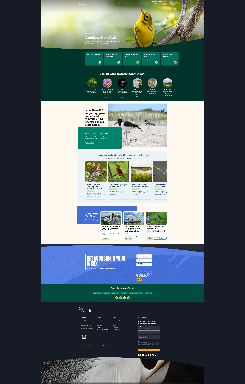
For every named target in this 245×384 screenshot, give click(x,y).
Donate (164, 3)
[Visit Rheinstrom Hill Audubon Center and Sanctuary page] (92, 88)
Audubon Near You (117, 320)
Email (138, 255)
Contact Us (98, 293)
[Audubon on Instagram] (139, 355)
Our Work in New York (131, 56)
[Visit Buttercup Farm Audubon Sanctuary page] (152, 88)
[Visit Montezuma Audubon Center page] (167, 88)
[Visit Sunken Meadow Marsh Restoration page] (141, 180)
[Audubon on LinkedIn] (149, 355)
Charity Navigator (84, 338)
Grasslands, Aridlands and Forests (160, 238)
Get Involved (136, 3)
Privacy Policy (141, 267)
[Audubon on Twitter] (146, 355)
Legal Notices (97, 345)
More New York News (91, 219)
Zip (137, 259)
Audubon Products (117, 323)
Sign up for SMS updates (102, 329)
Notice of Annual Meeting (87, 328)
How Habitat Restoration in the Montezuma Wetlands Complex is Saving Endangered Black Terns (134, 226)
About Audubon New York (150, 56)
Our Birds (106, 293)
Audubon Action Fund (86, 333)
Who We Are (84, 320)
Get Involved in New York (111, 56)
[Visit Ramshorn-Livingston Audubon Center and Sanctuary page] (137, 88)
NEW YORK (90, 191)
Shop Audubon (154, 1)
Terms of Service (148, 267)
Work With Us (100, 320)
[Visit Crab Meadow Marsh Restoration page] (164, 180)
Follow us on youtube (128, 297)
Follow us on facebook (116, 297)
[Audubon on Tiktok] (152, 355)
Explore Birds (128, 3)
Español (165, 1)
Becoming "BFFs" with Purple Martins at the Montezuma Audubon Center (111, 226)
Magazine (160, 1)
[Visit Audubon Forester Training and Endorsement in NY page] (96, 180)
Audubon (81, 3)
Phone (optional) (140, 263)
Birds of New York (93, 55)
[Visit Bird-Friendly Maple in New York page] (118, 180)
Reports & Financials (86, 330)
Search (153, 4)
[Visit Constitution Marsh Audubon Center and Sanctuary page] (122, 88)
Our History (83, 323)
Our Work (114, 3)
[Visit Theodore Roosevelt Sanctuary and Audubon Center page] (107, 88)
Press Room (149, 293)
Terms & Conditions (143, 276)
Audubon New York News (168, 56)
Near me (159, 4)
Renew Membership (117, 329)
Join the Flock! (90, 142)
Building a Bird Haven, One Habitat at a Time (156, 226)
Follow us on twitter (120, 297)
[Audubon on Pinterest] (156, 355)
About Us (121, 3)
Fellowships (99, 323)
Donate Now (115, 325)
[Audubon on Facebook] (143, 355)
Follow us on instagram (124, 297)
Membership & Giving (145, 3)
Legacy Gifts (115, 327)
